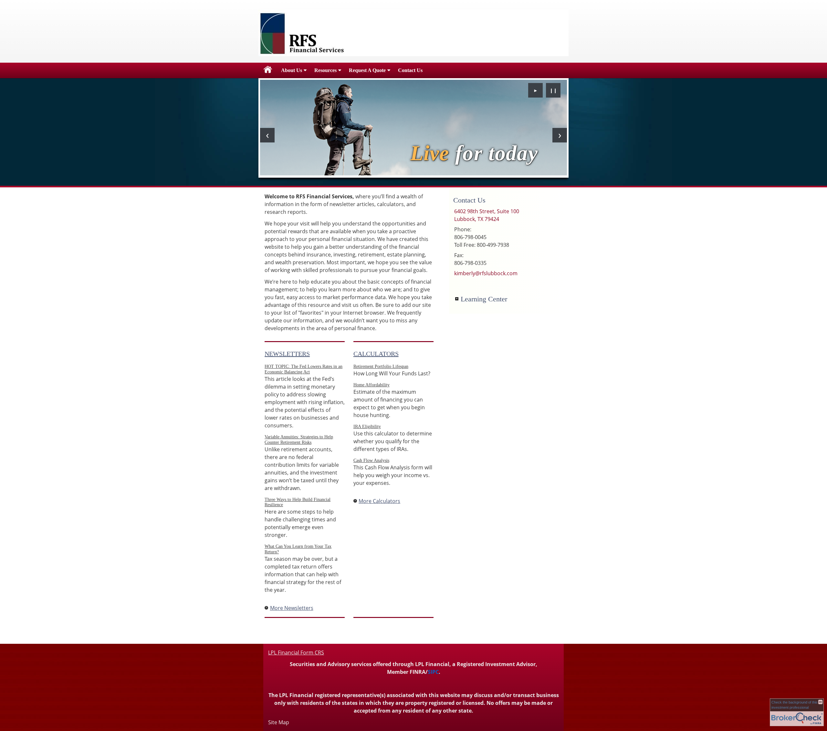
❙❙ (553, 90)
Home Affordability (371, 384)
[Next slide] (559, 135)
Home (267, 70)
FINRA (417, 671)
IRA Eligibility (367, 426)
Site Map (278, 722)
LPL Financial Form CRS (296, 652)
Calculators (376, 353)
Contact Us (410, 70)
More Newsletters (291, 607)
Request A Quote (367, 70)
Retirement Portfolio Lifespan (380, 366)
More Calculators (379, 501)
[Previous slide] (267, 135)
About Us (291, 70)
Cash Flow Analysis (371, 460)
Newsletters (287, 353)
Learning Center (484, 299)
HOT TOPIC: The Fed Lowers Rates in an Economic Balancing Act (303, 369)
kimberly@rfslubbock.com (486, 273)
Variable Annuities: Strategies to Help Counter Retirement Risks (299, 439)
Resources (325, 70)
